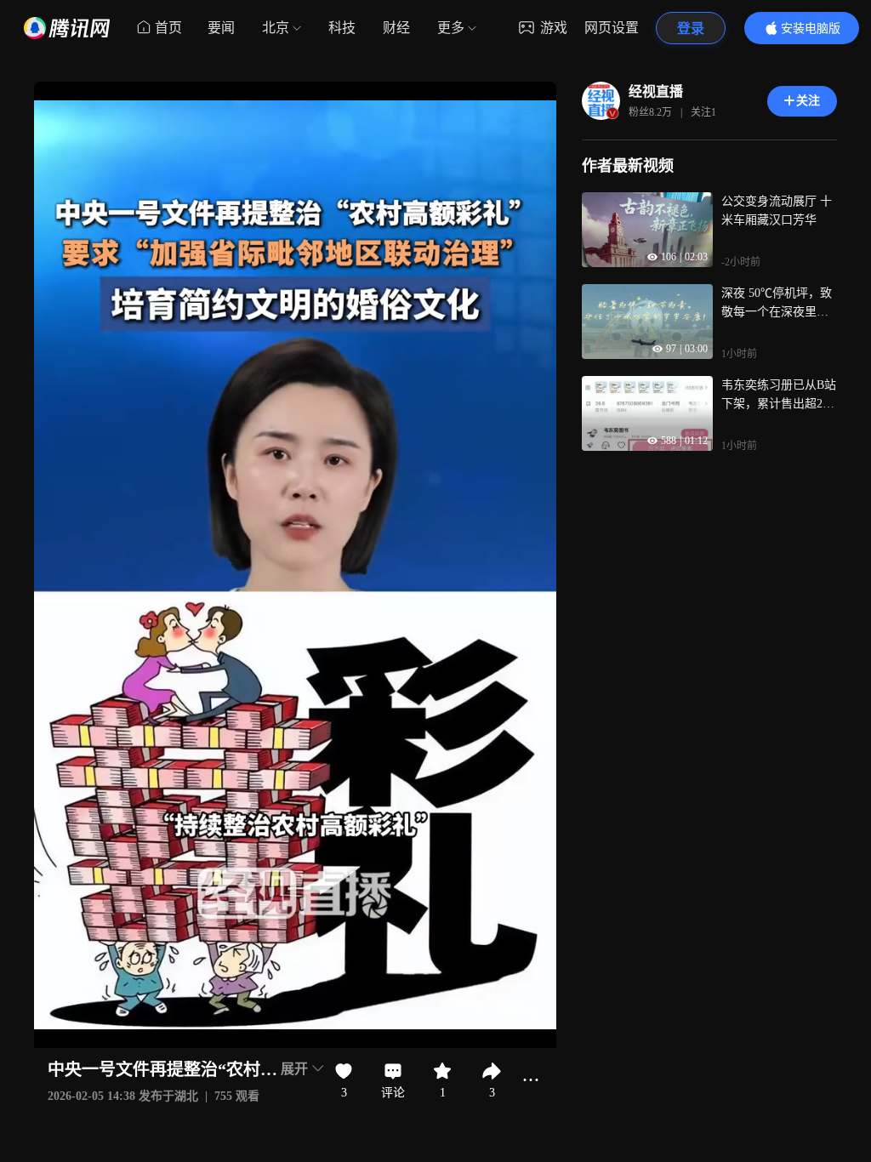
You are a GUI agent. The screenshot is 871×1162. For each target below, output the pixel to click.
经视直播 (656, 91)
